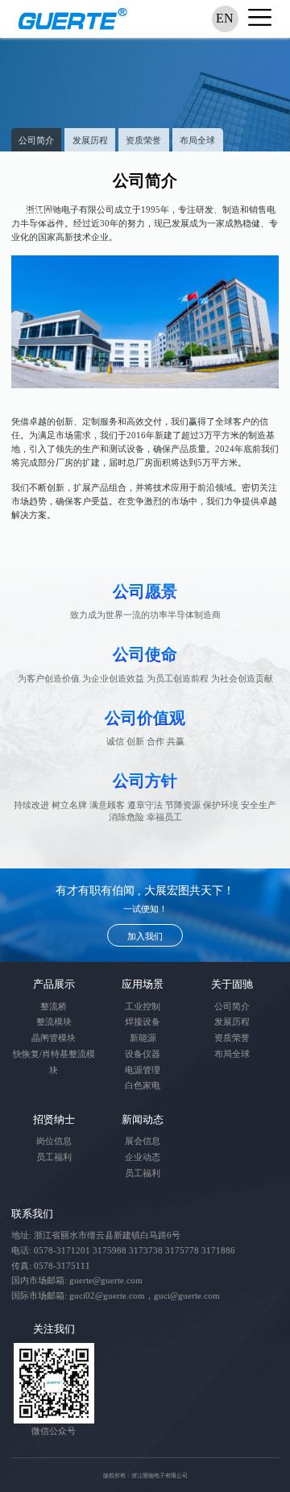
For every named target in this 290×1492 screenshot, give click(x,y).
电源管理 (142, 1070)
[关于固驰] (145, 94)
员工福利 (54, 1157)
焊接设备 (142, 1021)
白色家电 (142, 1085)
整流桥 (53, 1006)
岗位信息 (54, 1141)
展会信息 (142, 1141)
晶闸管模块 (53, 1037)
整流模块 (54, 1021)
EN (225, 18)
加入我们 (145, 936)
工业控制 (142, 1006)
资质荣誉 (143, 140)
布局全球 (197, 140)
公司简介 (36, 140)
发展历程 (90, 140)
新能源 (143, 1037)
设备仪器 (142, 1054)
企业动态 (142, 1157)
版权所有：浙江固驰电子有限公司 (145, 1475)
